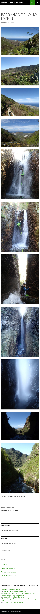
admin (12, 22)
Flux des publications (8, 568)
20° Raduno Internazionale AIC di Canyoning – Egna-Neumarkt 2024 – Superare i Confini (18, 594)
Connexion (4, 564)
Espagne (4, 11)
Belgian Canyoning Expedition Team (15, 591)
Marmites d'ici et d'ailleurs (12, 2)
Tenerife (10, 11)
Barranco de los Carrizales (9, 509)
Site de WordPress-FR (8, 576)
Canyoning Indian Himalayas (10, 589)
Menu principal (37, 2)
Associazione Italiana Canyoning (14, 597)
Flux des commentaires (8, 572)
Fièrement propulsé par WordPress (11, 611)
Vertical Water (18, 603)
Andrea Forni (8, 603)
